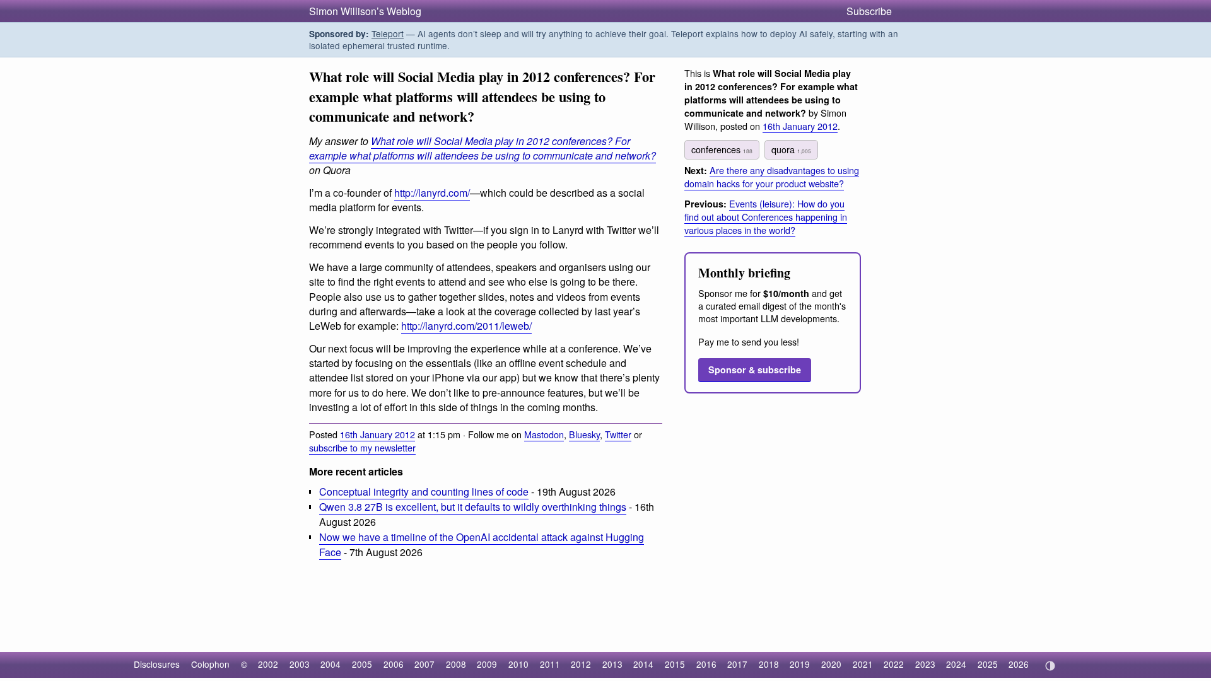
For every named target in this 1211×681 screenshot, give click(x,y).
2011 (550, 664)
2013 (612, 664)
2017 (737, 664)
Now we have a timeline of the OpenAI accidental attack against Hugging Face (481, 544)
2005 (362, 664)
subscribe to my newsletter (362, 447)
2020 (831, 664)
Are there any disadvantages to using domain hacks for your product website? (771, 176)
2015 (675, 664)
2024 (956, 664)
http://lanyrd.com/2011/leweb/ (466, 325)
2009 (487, 664)
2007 (424, 664)
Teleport (387, 33)
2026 (1019, 664)
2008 (456, 664)
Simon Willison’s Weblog (365, 11)
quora (791, 149)
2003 (300, 664)
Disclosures (157, 664)
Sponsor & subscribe (754, 369)
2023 (925, 664)
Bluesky (584, 434)
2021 (863, 664)
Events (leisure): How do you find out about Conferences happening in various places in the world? (765, 216)
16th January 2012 (377, 434)
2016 (706, 664)
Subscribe (869, 11)
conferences (721, 149)
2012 (581, 664)
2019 (800, 664)
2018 (769, 664)
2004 (330, 664)
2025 (988, 664)
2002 (268, 664)
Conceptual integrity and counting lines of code (424, 491)
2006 (393, 664)
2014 (643, 664)
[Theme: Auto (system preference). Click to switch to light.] (1050, 666)
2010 (518, 664)
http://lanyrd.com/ (432, 192)
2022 (894, 664)
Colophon (210, 664)
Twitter (618, 434)
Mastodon (544, 434)
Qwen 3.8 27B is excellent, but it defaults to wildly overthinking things (472, 506)
